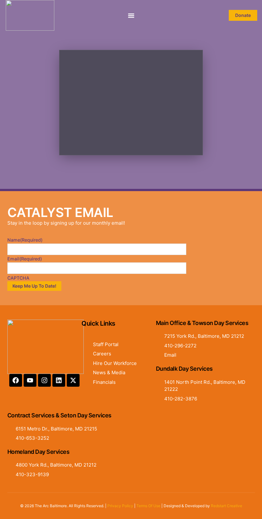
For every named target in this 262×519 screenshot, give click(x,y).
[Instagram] (44, 380)
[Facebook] (15, 380)
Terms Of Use (148, 505)
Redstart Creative (226, 505)
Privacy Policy (120, 505)
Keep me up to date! (34, 286)
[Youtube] (30, 380)
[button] (131, 15)
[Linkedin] (58, 380)
